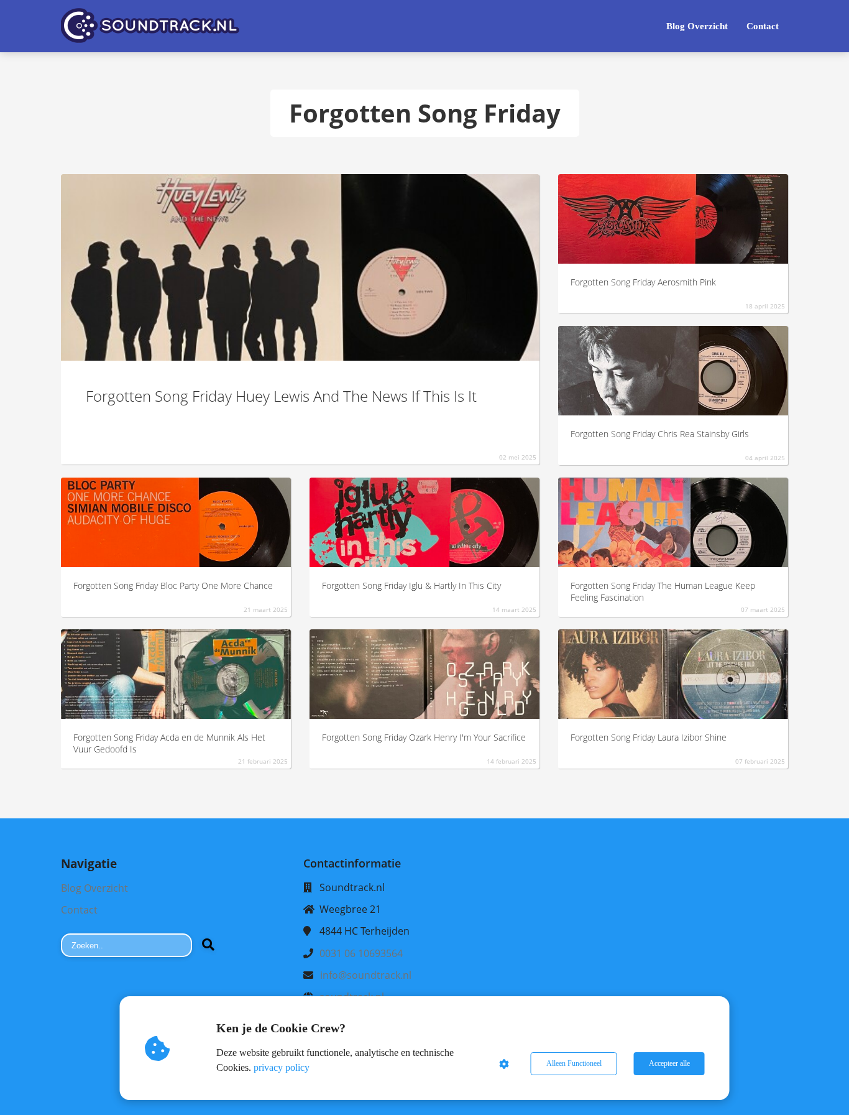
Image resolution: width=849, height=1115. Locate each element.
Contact (79, 910)
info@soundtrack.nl (365, 975)
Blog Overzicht (94, 888)
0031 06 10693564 (361, 953)
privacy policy (282, 1067)
